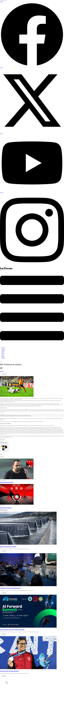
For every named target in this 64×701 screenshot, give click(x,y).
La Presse (2, 371)
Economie (3, 349)
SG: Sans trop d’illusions (6, 507)
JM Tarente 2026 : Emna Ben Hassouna (9, 671)
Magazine (3, 357)
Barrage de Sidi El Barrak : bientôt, (8, 546)
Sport (3, 352)
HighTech (3, 353)
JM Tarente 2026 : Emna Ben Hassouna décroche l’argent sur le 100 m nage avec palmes (16, 415)
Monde (3, 355)
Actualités (3, 347)
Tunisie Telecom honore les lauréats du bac (10, 588)
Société (3, 348)
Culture (3, 351)
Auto (2, 354)
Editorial (3, 356)
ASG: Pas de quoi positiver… (6, 482)
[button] (32, 307)
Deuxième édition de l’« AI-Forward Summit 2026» (12, 629)
